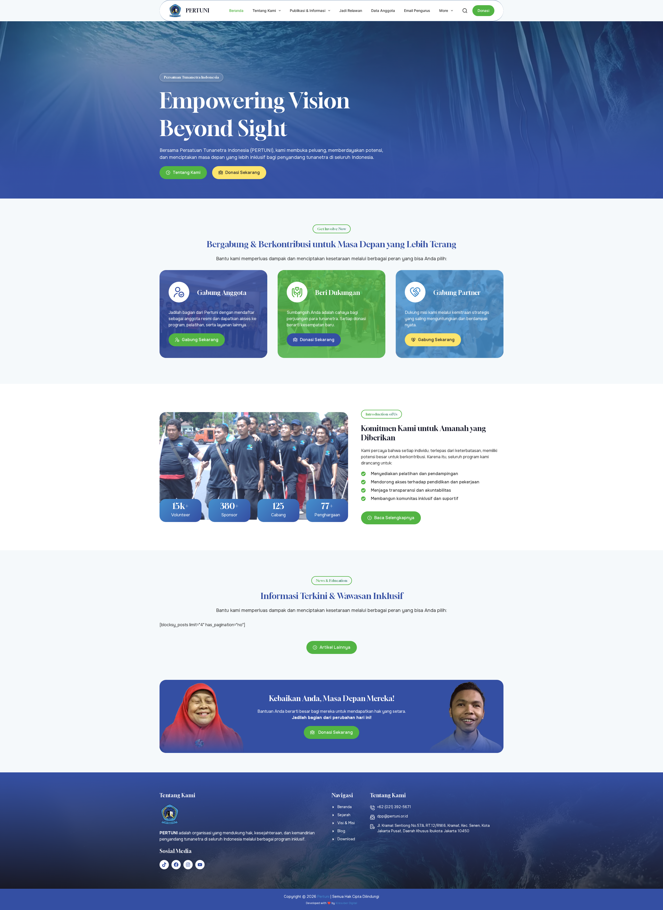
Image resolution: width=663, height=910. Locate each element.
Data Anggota (383, 10)
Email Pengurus (417, 10)
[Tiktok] (164, 864)
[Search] (465, 10)
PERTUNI (197, 10)
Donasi (483, 10)
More (443, 10)
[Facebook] (176, 864)
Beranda (236, 10)
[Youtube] (200, 864)
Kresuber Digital (346, 903)
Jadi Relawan (350, 10)
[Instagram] (188, 864)
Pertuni (323, 896)
